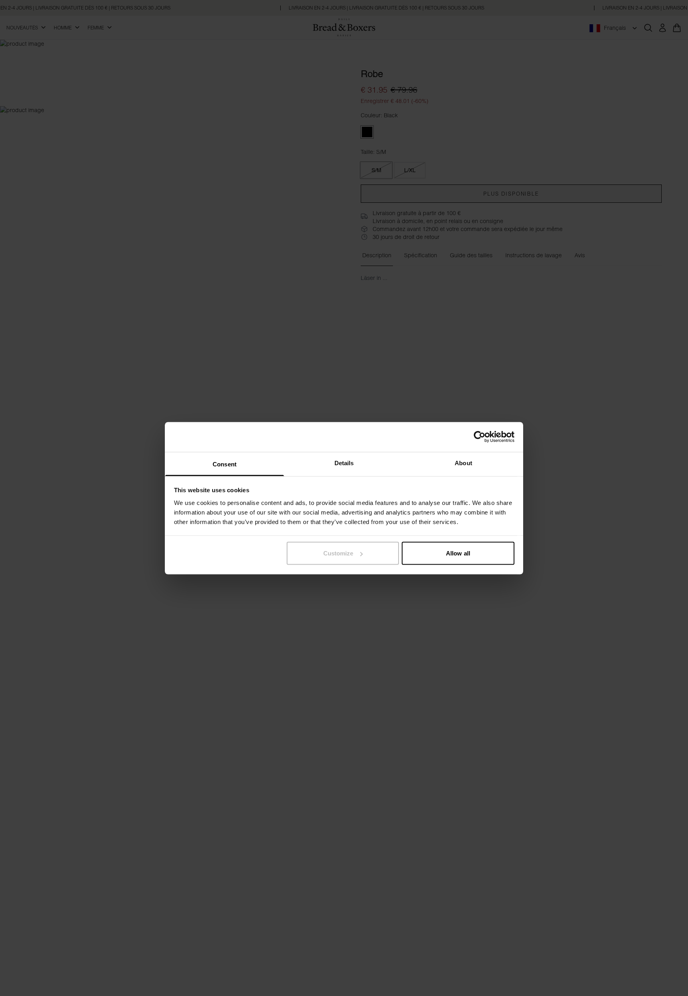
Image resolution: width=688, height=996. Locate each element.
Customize (338, 553)
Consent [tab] (224, 463)
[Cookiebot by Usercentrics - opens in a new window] (479, 437)
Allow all (458, 553)
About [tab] (463, 462)
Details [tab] (344, 462)
